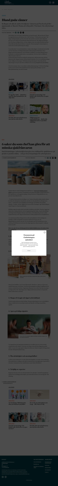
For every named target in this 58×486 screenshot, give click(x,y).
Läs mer (29, 250)
